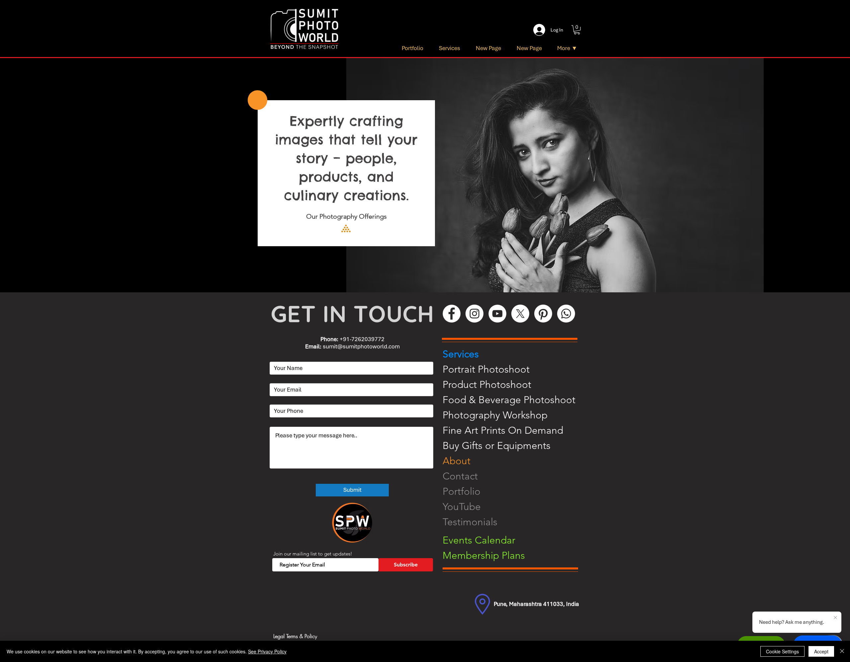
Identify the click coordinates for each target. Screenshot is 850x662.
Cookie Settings (782, 651)
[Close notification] (835, 618)
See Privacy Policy (267, 651)
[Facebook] (452, 314)
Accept (821, 651)
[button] (576, 30)
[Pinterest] (543, 314)
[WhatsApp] (566, 314)
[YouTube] (497, 314)
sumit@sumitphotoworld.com (361, 346)
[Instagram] (474, 314)
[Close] (842, 651)
